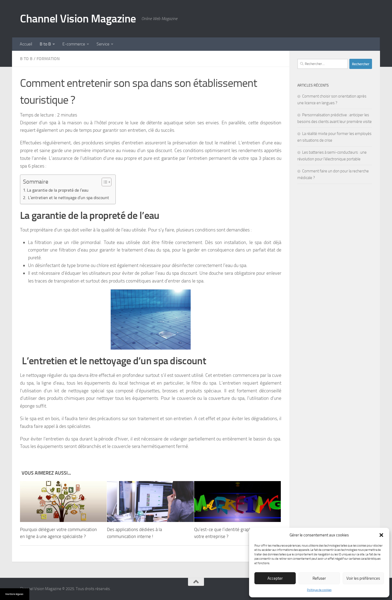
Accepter (275, 578)
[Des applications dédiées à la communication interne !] (150, 501)
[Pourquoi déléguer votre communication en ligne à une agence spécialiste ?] (63, 501)
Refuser (319, 578)
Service (103, 44)
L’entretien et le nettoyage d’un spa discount (68, 197)
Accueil (26, 44)
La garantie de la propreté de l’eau (58, 190)
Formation (48, 58)
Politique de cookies (319, 590)
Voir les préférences (363, 578)
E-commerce (73, 44)
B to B (45, 44)
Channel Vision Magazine (78, 18)
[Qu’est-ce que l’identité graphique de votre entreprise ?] (237, 501)
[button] (381, 535)
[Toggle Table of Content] (104, 182)
